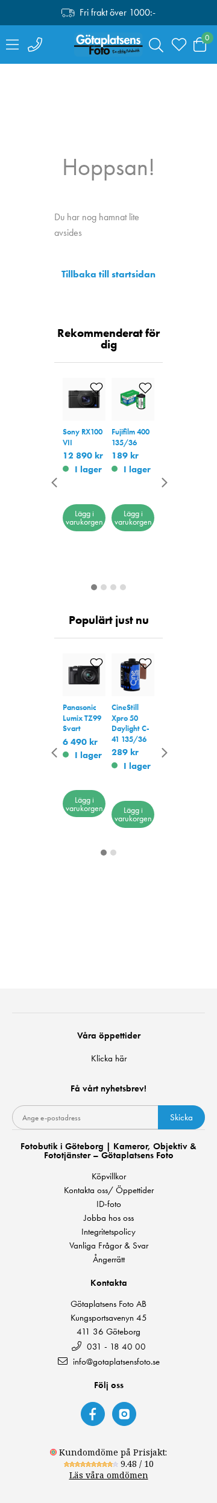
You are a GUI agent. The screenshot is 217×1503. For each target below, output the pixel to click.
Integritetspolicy (108, 1231)
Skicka (181, 1117)
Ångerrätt (109, 1259)
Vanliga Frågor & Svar (108, 1245)
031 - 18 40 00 (115, 1346)
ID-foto (108, 1204)
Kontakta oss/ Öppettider (109, 1190)
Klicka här (109, 1058)
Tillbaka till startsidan (108, 274)
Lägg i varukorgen (84, 517)
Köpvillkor (109, 1176)
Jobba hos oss (109, 1218)
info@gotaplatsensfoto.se (116, 1361)
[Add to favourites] (96, 387)
